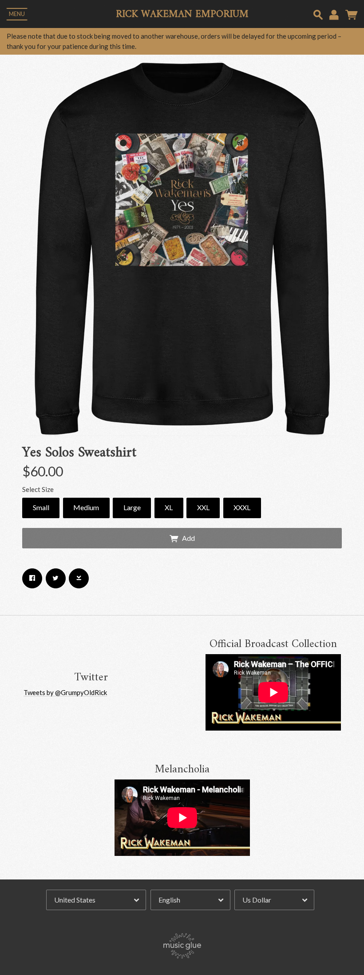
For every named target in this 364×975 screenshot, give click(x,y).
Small (41, 507)
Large (132, 507)
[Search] (318, 14)
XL (169, 507)
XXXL (241, 507)
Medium (86, 507)
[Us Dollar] (274, 900)
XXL (203, 507)
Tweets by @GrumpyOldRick (65, 692)
